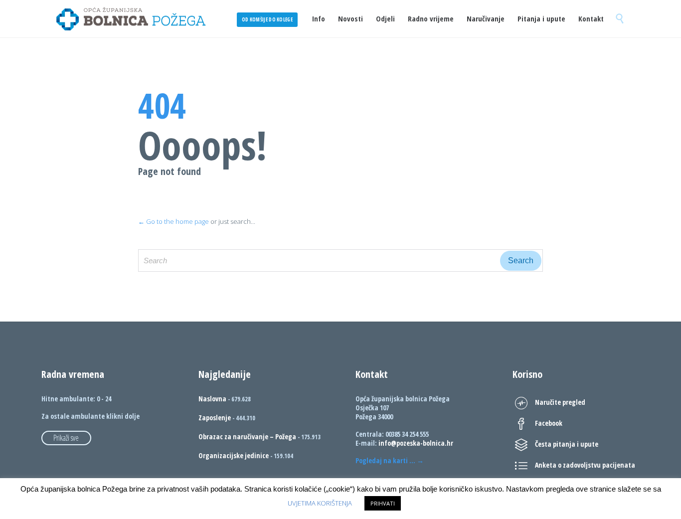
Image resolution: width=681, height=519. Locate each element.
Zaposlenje (214, 417)
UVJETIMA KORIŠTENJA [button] (320, 503)
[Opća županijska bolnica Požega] (131, 18)
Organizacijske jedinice (233, 455)
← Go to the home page (173, 221)
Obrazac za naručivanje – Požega (247, 436)
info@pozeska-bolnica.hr (415, 443)
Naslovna (212, 398)
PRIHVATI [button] (382, 503)
